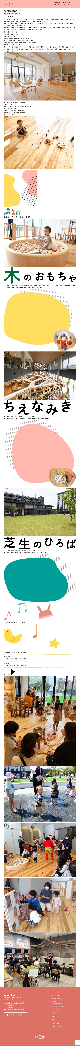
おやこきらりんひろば (57, 998)
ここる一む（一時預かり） (59, 1006)
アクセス (54, 1020)
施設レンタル (55, 1010)
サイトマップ (55, 1023)
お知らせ (54, 1013)
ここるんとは (55, 995)
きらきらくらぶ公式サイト (17, 1015)
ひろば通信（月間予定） (57, 1003)
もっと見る (7, 675)
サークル (54, 1001)
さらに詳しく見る (9, 51)
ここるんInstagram (14, 1018)
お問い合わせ (55, 1016)
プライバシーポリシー (58, 1026)
